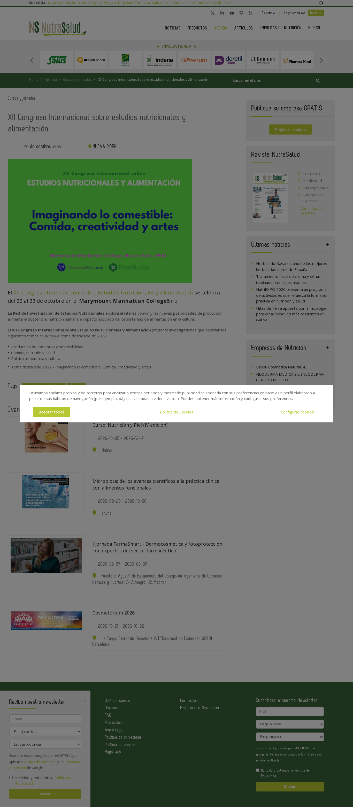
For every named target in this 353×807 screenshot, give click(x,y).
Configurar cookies (297, 411)
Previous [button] (31, 60)
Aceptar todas (51, 411)
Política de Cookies (176, 411)
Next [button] (321, 60)
